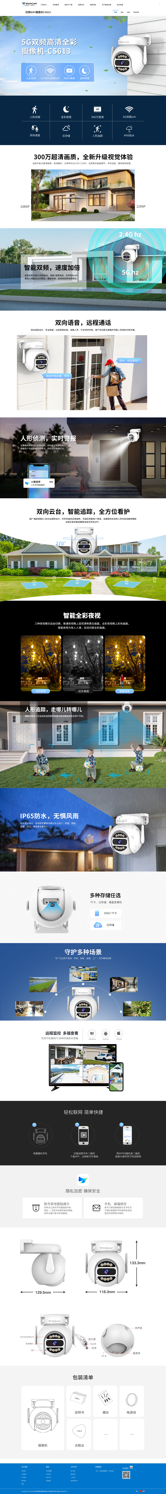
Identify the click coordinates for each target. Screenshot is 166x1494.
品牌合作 (81, 5)
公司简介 (24, 1471)
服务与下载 (68, 5)
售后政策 (48, 1480)
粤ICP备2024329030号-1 (61, 1491)
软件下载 (48, 1477)
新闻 (23, 1484)
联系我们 (24, 1480)
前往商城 (120, 5)
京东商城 (111, 1471)
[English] (143, 1491)
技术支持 (136, 12)
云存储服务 (49, 1471)
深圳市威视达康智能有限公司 (41, 1491)
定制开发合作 (74, 1480)
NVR (97, 1471)
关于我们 (24, 1477)
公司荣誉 (24, 1474)
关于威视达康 (106, 5)
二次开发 (73, 1477)
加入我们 (73, 1471)
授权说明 (73, 1474)
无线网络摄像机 (104, 1471)
